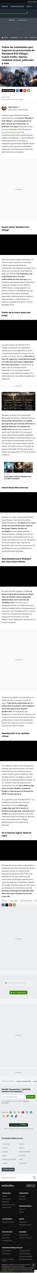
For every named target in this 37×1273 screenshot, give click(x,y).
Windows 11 (23, 1163)
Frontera (33, 37)
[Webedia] (32, 1)
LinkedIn (12, 1115)
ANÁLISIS (5, 6)
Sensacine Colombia (25, 1256)
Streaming (5, 1144)
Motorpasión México (25, 1259)
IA (21, 37)
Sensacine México (25, 1253)
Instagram (27, 1112)
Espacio (5, 1148)
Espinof (21, 1212)
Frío (26, 37)
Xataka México (7, 1251)
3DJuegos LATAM (24, 1251)
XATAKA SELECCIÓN (17, 6)
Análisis (21, 1144)
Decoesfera (6, 1238)
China (6, 37)
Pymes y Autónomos (25, 1238)
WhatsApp (10, 1112)
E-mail (28, 90)
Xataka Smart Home (8, 1205)
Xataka (4, 1196)
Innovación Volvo (22, 20)
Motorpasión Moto (25, 1225)
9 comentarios (9, 90)
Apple (4, 1155)
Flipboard (24, 90)
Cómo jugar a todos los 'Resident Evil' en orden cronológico (17, 477)
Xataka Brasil (6, 1253)
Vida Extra (22, 1199)
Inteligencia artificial (9, 1159)
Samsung (22, 1155)
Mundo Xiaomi (6, 1207)
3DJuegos (22, 1196)
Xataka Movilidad (25, 1152)
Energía (5, 1152)
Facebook (17, 90)
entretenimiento (27, 901)
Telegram (31, 1112)
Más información (7, 1271)
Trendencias (6, 1235)
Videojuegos (13, 901)
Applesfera (5, 1202)
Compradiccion (7, 1240)
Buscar (34, 1177)
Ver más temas (8, 1169)
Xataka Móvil (6, 1199)
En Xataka (7, 474)
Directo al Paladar (8, 1222)
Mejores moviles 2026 (24, 1081)
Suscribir (30, 1097)
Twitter (21, 90)
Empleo (4, 1163)
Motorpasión (23, 1222)
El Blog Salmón (24, 1235)
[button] (14, 107)
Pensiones (14, 37)
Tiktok (16, 1115)
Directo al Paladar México (8, 1260)
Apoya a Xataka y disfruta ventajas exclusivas (18, 1128)
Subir (29, 1186)
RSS (3, 1115)
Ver (19, 992)
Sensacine (22, 1209)
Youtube (22, 1112)
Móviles (21, 1148)
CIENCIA (29, 6)
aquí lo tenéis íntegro (11, 132)
